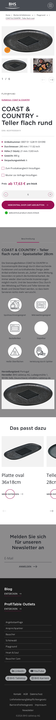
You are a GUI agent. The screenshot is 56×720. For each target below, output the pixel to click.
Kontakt (17, 694)
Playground (11, 646)
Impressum (40, 704)
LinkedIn (19, 671)
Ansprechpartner (14, 628)
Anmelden (25, 566)
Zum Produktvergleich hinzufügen (22, 168)
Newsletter (28, 710)
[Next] (51, 80)
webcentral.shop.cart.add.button (26, 205)
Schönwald (11, 640)
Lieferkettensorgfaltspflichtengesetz (28, 699)
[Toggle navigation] (50, 5)
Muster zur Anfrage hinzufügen (21, 175)
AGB (25, 694)
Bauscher (10, 634)
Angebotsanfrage (14, 622)
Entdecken (11, 593)
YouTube (39, 671)
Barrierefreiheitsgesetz (21, 704)
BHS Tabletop (17, 678)
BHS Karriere (41, 678)
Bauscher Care (13, 658)
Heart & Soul (12, 652)
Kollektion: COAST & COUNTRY (16, 100)
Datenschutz (36, 694)
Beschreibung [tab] (28, 238)
